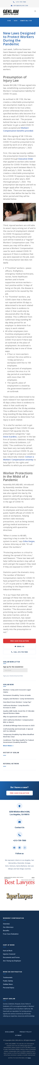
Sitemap (18, 1035)
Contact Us (19, 827)
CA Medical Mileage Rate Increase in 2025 (19, 725)
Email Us (20, 646)
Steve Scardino (10, 436)
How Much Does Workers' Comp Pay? (17, 702)
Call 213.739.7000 (21, 652)
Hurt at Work (7, 951)
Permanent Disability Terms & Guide (17, 695)
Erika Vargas (29, 541)
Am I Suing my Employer (12, 961)
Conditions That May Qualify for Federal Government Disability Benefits (18, 741)
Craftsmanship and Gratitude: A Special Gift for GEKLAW (18, 730)
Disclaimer (9, 1032)
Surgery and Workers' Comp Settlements (18, 699)
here (29, 1058)
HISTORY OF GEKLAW (11, 753)
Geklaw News (8, 984)
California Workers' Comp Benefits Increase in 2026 (16, 706)
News (15, 20)
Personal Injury (8, 988)
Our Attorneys (8, 927)
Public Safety (8, 981)
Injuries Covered (9, 954)
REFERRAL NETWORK (11, 764)
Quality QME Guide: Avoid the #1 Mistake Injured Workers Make (18, 712)
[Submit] (33, 667)
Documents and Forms (11, 957)
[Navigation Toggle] (35, 11)
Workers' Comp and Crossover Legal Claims (17, 691)
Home (9, 20)
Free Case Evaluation (19, 641)
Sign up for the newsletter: (13, 667)
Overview (6, 924)
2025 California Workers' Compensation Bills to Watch (18, 721)
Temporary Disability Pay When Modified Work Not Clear (18, 735)
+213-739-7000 (20, 2)
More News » (8, 746)
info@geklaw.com (20, 5)
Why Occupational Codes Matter (15, 717)
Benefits (6, 931)
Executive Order (25, 159)
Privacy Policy (26, 1032)
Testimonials (7, 977)
